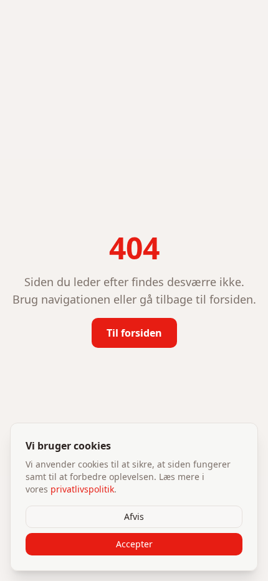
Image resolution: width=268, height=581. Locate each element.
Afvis (134, 516)
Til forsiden (134, 333)
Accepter (134, 544)
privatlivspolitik (82, 489)
